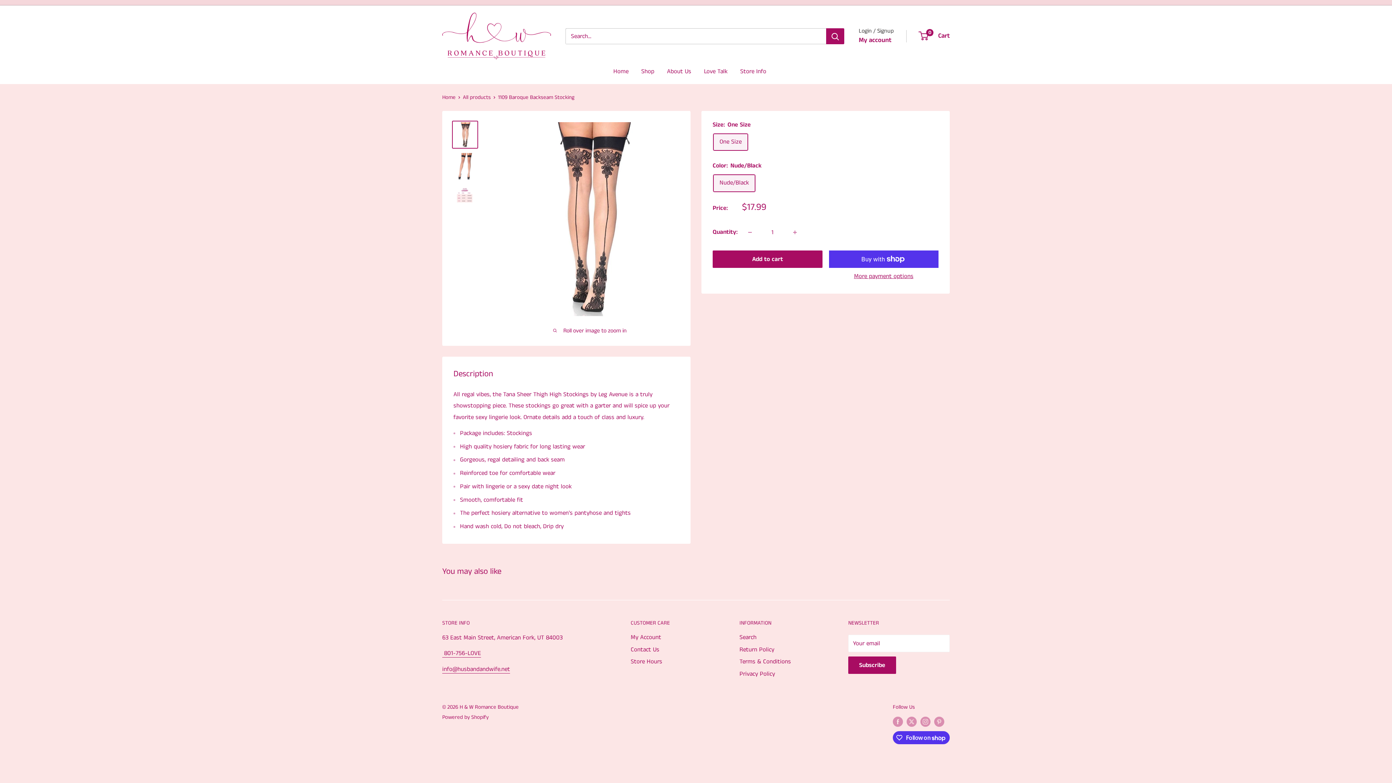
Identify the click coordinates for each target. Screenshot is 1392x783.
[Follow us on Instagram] (925, 722)
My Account (646, 637)
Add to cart (767, 259)
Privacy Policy (757, 674)
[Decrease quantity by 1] (750, 232)
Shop (647, 71)
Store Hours (646, 661)
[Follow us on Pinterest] (939, 722)
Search (748, 637)
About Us (679, 71)
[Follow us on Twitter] (912, 722)
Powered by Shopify (465, 717)
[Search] (835, 36)
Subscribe (872, 665)
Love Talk (716, 71)
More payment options (884, 276)
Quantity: (725, 232)
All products (477, 97)
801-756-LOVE (461, 653)
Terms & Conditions (765, 661)
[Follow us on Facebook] (898, 722)
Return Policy (757, 649)
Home (621, 71)
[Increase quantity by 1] (795, 232)
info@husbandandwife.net (476, 669)
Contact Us (645, 649)
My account (875, 40)
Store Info (753, 71)
